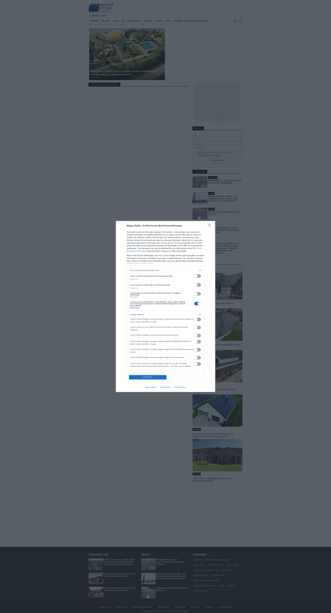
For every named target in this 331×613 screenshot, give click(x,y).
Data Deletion (150, 387)
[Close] (210, 225)
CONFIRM (147, 377)
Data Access (165, 387)
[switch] (197, 276)
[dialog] (165, 306)
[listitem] (165, 270)
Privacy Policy (180, 387)
